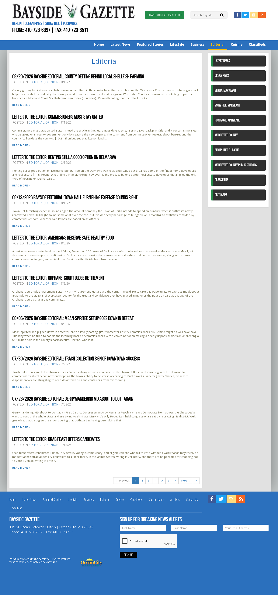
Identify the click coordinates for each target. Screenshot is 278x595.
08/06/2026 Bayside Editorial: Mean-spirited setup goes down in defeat (73, 318)
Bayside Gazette (39, 559)
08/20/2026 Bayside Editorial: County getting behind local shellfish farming (78, 77)
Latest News (120, 44)
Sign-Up (128, 554)
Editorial (217, 44)
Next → (185, 480)
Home (99, 44)
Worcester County (226, 135)
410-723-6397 (37, 30)
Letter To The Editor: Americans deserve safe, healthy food (63, 238)
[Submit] (221, 15)
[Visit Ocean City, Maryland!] (91, 562)
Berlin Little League (227, 150)
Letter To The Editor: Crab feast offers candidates (56, 439)
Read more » (21, 105)
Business (197, 44)
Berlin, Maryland (225, 91)
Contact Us (192, 499)
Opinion (52, 82)
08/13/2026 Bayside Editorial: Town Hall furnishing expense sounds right (74, 197)
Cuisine (236, 44)
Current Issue (156, 499)
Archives (175, 499)
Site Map (17, 508)
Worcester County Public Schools (236, 165)
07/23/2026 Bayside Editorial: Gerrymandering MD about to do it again (72, 399)
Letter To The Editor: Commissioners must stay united (57, 117)
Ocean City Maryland (45, 562)
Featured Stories (150, 44)
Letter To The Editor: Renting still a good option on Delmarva (64, 157)
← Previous (123, 480)
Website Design (17, 562)
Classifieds (257, 44)
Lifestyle (177, 44)
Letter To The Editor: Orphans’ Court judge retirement (58, 278)
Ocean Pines (222, 76)
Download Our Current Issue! (165, 15)
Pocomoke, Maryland (227, 120)
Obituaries (221, 195)
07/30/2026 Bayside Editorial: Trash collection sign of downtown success (76, 359)
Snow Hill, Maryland (227, 105)
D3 (31, 562)
